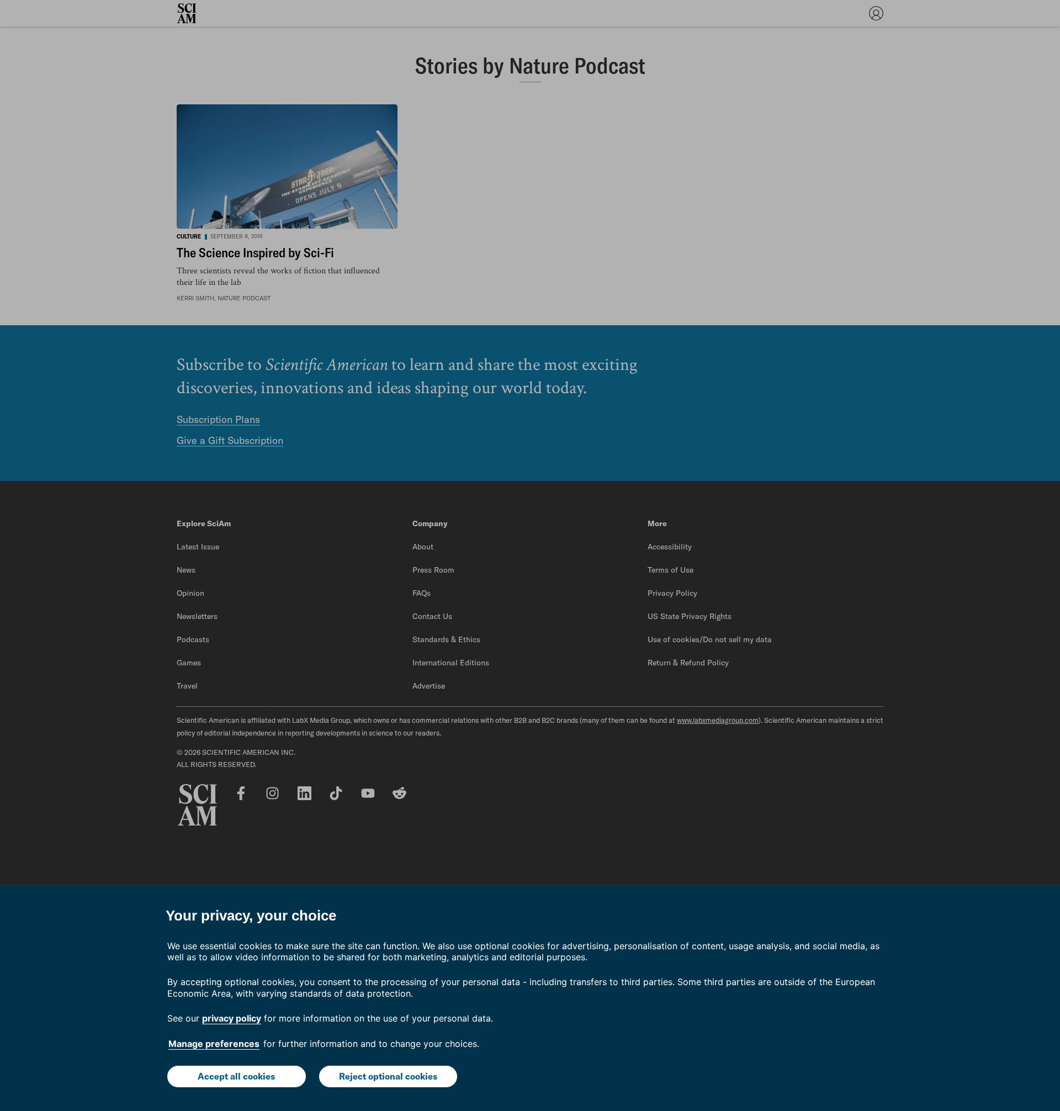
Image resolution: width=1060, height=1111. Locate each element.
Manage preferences (213, 1043)
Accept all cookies (236, 1076)
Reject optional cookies (388, 1076)
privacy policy (231, 1018)
